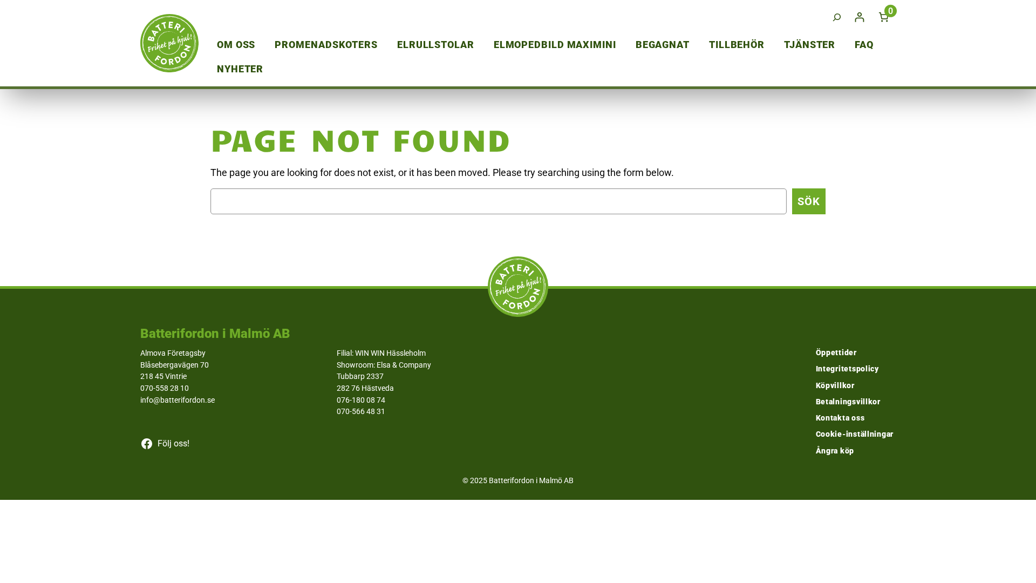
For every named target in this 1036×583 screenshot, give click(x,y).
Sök (809, 201)
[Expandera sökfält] (837, 17)
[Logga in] (859, 17)
